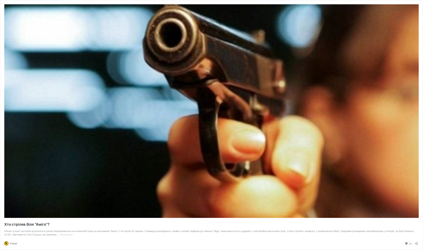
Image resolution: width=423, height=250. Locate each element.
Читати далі (66, 234)
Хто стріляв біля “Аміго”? (27, 224)
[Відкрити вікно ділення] (416, 242)
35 (410, 243)
